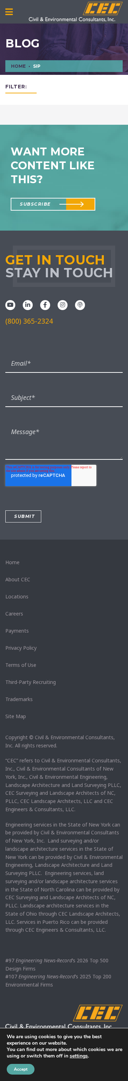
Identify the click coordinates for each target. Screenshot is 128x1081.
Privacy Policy (21, 647)
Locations (16, 596)
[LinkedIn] (28, 304)
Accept (20, 1069)
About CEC (17, 579)
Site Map (15, 716)
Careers (14, 613)
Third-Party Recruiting (30, 682)
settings (79, 1056)
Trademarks (19, 699)
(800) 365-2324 (29, 321)
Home (12, 562)
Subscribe (35, 204)
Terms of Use (20, 665)
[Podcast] (80, 304)
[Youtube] (10, 304)
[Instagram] (63, 304)
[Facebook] (45, 304)
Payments (17, 630)
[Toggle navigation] (9, 12)
